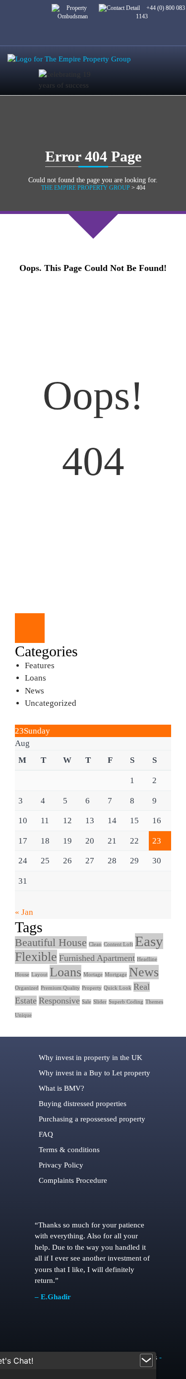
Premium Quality (60, 988)
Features (40, 665)
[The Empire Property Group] (69, 58)
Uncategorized (50, 703)
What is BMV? (61, 1088)
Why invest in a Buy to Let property (94, 1073)
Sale (86, 1002)
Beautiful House (51, 942)
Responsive (59, 1001)
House (22, 974)
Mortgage (116, 974)
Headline (147, 959)
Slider (100, 1002)
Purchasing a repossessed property (92, 1119)
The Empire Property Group (85, 187)
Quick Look (117, 988)
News (34, 690)
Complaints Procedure (73, 1180)
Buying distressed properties (82, 1104)
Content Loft (118, 944)
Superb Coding (126, 1002)
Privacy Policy (61, 1165)
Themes (154, 1002)
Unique (23, 1015)
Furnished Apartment (97, 958)
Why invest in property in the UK (90, 1057)
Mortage (93, 974)
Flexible (36, 957)
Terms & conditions (69, 1150)
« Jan (24, 912)
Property (92, 988)
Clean (95, 944)
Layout (39, 974)
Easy (149, 941)
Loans (35, 678)
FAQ (46, 1134)
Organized (27, 988)
